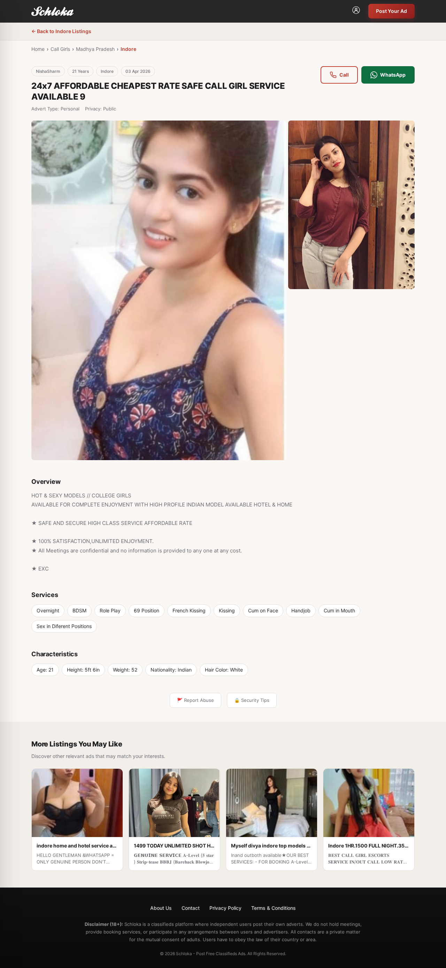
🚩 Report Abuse (195, 700)
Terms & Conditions (273, 908)
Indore (128, 49)
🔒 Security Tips (251, 700)
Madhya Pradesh (95, 49)
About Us (161, 908)
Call (344, 75)
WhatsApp (393, 75)
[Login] (356, 11)
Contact (191, 908)
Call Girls (60, 49)
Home (38, 49)
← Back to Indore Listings (61, 31)
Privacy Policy (225, 908)
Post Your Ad (391, 11)
